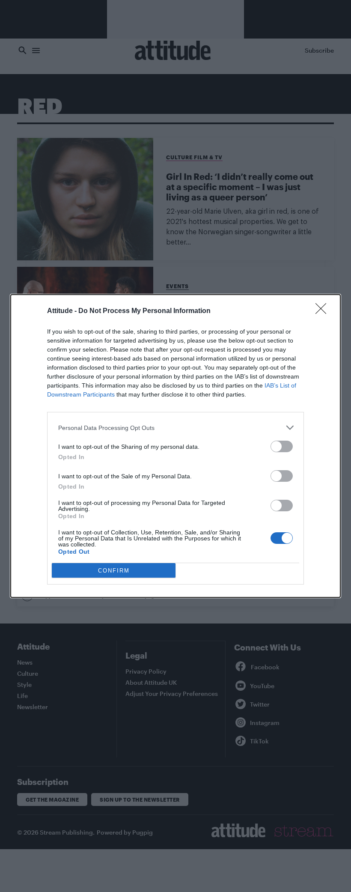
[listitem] (175, 427)
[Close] (323, 311)
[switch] (282, 446)
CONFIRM (114, 570)
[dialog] (175, 446)
